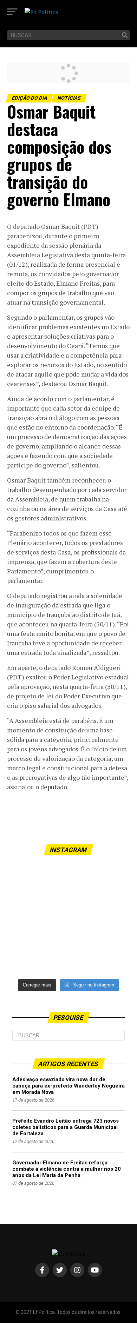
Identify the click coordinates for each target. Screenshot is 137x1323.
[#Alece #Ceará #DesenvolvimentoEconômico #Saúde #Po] (68, 918)
